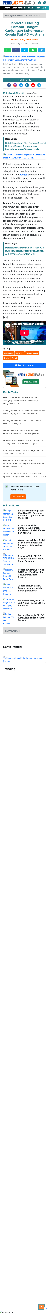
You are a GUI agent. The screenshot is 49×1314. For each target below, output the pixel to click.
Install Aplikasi (30, 381)
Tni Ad (14, 358)
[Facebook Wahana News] (9, 85)
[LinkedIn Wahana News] (27, 85)
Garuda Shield (32, 353)
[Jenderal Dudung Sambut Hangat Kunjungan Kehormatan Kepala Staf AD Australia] (24, 58)
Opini (44, 8)
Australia (24, 174)
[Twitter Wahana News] (21, 85)
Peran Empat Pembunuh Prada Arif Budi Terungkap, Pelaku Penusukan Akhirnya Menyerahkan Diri (20, 400)
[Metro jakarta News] (19, 3)
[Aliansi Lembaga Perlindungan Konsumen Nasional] (24, 659)
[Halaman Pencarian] (44, 2)
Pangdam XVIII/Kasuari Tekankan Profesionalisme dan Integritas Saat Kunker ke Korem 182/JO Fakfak (23, 463)
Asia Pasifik (8, 353)
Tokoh (37, 8)
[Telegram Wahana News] (39, 85)
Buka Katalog (18, 496)
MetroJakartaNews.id (13, 93)
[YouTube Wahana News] (33, 85)
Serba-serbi (17, 8)
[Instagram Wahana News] (15, 85)
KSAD (6, 358)
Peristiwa (28, 8)
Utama (7, 8)
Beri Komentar (26, 365)
